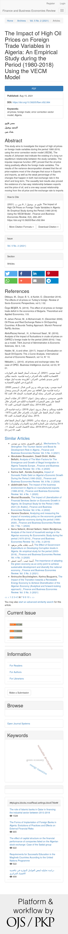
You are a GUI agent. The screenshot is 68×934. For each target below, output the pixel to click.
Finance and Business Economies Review (29, 10)
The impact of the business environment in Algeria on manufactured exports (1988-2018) (35, 488)
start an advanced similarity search (36, 601)
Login (62, 3)
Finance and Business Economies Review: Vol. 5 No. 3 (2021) (35, 451)
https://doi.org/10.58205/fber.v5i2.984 (31, 102)
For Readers (16, 665)
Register (50, 3)
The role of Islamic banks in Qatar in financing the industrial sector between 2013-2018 (33, 811)
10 (28, 597)
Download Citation (47, 226)
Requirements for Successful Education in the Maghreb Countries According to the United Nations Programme (32, 857)
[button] (11, 273)
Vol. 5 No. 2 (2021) (39, 20)
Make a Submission (19, 692)
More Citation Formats (20, 226)
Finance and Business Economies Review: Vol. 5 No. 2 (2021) (33, 572)
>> (33, 597)
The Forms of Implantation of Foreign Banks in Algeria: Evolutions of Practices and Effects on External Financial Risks (33, 825)
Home (10, 20)
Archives (21, 20)
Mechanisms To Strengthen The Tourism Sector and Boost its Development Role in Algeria (35, 446)
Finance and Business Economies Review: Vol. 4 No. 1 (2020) (35, 492)
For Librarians (17, 678)
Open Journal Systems (18, 723)
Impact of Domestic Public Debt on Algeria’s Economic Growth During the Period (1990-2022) (37, 475)
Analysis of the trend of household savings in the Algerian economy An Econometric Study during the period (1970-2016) (37, 535)
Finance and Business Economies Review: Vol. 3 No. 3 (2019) (33, 540)
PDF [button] (34, 88)
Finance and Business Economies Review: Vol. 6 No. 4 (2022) (31, 508)
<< (6, 597)
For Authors (16, 672)
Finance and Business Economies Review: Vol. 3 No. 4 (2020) (35, 467)
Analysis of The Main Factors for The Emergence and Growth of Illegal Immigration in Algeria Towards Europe (35, 462)
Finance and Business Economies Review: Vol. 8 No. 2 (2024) (35, 480)
